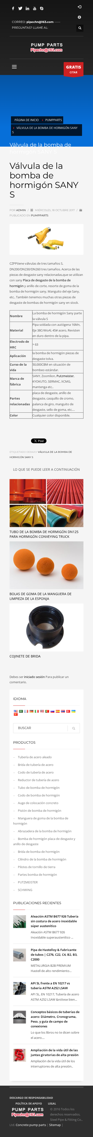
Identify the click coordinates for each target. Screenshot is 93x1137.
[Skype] (41, 8)
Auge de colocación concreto (38, 803)
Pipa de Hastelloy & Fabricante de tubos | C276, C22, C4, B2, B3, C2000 (54, 954)
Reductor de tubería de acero (38, 780)
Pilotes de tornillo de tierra (36, 867)
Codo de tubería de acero (36, 772)
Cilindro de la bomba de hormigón (42, 859)
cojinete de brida (25, 656)
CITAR (73, 69)
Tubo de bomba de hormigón (39, 787)
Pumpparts (39, 215)
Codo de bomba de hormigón (39, 795)
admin (21, 210)
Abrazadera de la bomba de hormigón (45, 831)
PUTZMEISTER (28, 882)
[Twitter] (20, 8)
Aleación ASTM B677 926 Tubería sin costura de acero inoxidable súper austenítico (54, 921)
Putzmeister (65, 376)
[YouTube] (34, 8)
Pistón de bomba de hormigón (39, 810)
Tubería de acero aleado (35, 757)
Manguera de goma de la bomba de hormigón (40, 821)
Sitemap (55, 1125)
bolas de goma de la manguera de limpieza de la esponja (41, 596)
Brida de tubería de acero (35, 765)
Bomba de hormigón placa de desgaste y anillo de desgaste (44, 841)
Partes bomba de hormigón (37, 874)
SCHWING (25, 890)
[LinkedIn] (27, 8)
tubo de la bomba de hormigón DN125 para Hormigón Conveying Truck (44, 534)
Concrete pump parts (31, 1125)
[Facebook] (13, 8)
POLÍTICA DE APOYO (29, 1103)
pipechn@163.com (40, 22)
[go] (73, 728)
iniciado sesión (35, 677)
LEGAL (52, 1103)
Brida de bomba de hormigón (39, 851)
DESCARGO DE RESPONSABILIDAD (31, 1098)
